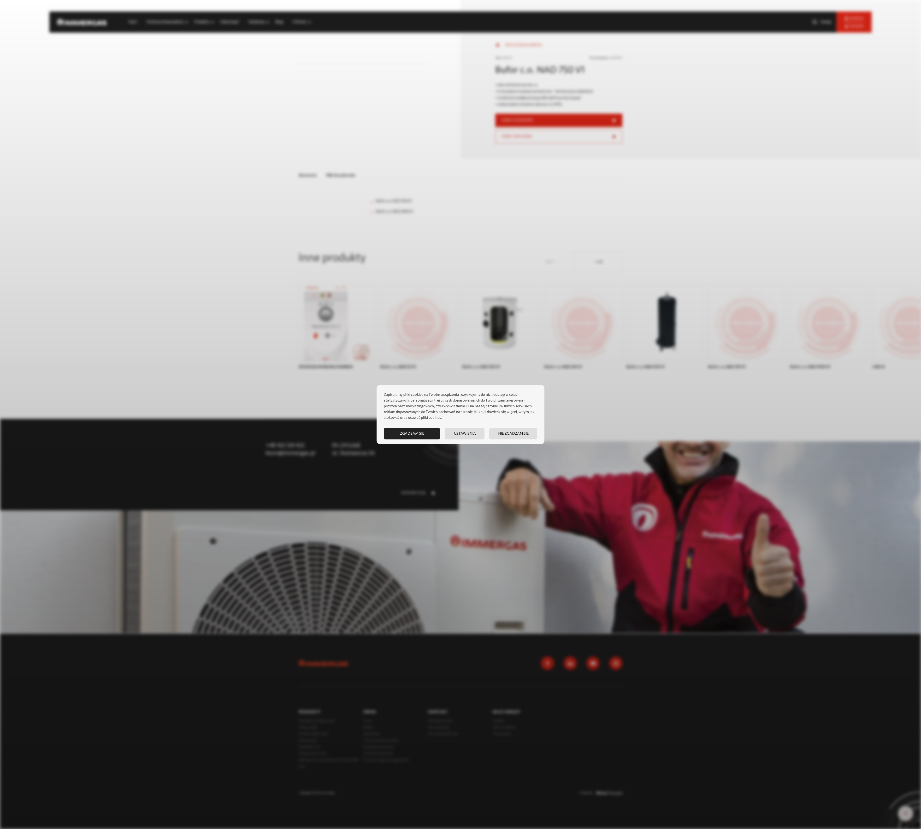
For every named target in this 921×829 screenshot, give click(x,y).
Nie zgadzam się (513, 434)
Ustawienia (465, 434)
